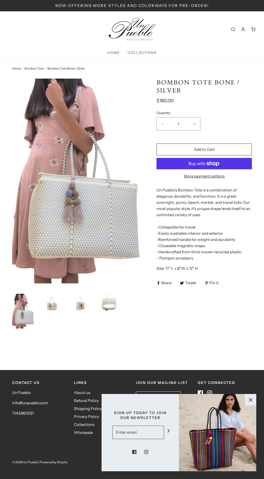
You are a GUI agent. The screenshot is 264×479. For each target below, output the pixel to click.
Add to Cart (204, 149)
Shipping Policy (88, 408)
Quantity (163, 113)
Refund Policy (86, 400)
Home (114, 53)
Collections (142, 53)
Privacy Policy (86, 416)
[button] (23, 311)
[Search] (233, 29)
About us (82, 392)
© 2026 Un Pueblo (25, 462)
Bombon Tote (34, 68)
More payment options (204, 176)
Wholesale (83, 432)
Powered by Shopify (54, 462)
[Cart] (253, 29)
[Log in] (243, 29)
